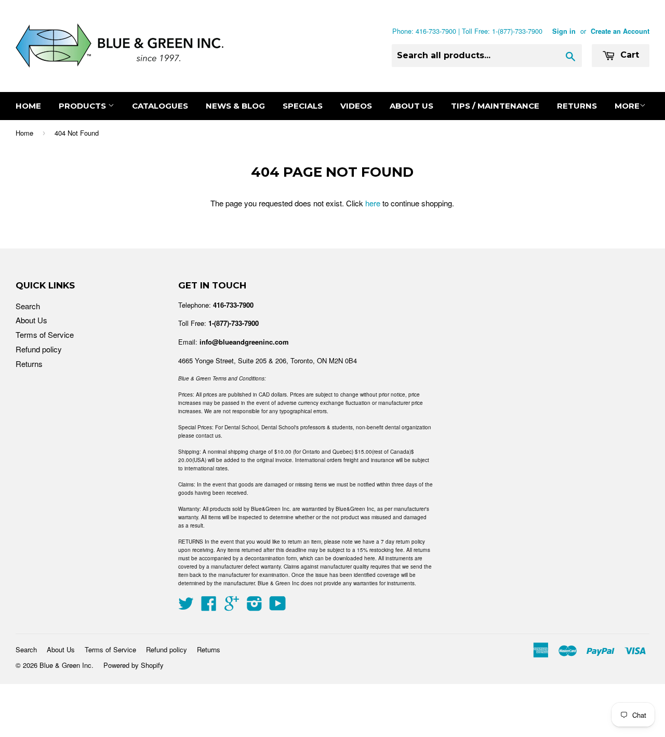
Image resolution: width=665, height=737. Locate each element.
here (372, 203)
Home (28, 106)
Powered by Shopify (133, 665)
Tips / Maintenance (495, 106)
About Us (411, 106)
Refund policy (39, 349)
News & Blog (235, 106)
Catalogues (160, 106)
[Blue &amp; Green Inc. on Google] (232, 606)
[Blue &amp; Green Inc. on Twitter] (186, 606)
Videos (356, 106)
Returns (577, 106)
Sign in (564, 31)
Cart (628, 55)
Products (83, 106)
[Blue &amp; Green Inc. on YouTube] (278, 606)
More (627, 106)
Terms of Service (45, 334)
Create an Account (620, 31)
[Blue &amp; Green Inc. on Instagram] (254, 606)
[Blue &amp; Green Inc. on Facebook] (209, 606)
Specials (303, 106)
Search (28, 305)
